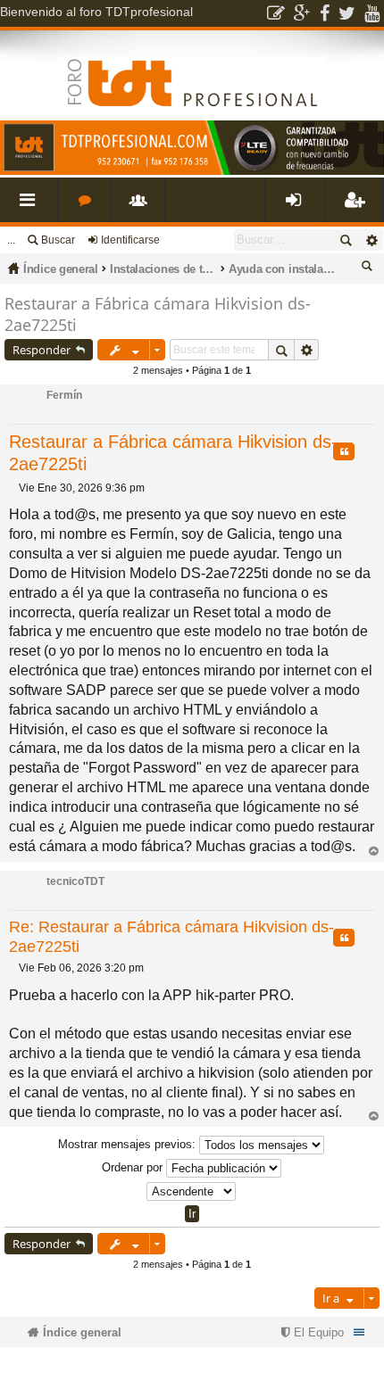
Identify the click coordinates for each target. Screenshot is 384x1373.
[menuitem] (310, 1332)
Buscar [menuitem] (369, 269)
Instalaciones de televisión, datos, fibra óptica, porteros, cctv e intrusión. (163, 269)
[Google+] (302, 13)
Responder (42, 350)
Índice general (60, 269)
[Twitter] (347, 13)
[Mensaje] (14, 488)
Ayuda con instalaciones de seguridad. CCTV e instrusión (282, 269)
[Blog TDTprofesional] (276, 13)
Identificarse (130, 240)
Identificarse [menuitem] (298, 206)
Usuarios (142, 206)
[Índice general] (192, 68)
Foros (88, 206)
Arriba (373, 851)
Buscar (58, 240)
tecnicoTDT (75, 881)
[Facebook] (324, 13)
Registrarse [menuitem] (357, 206)
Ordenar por (134, 1167)
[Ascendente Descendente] (192, 1191)
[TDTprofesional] (192, 171)
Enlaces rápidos (32, 206)
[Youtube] (372, 13)
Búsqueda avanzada (371, 240)
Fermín (64, 395)
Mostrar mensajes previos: (128, 1144)
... (11, 240)
